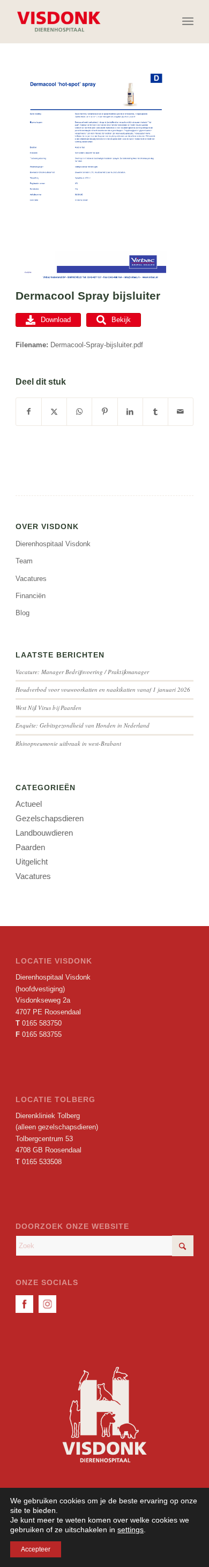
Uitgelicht (32, 861)
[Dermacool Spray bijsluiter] (91, 176)
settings (130, 1529)
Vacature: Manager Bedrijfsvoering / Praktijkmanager (82, 672)
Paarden (30, 847)
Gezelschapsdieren (50, 818)
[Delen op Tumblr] (155, 411)
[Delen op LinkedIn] (130, 411)
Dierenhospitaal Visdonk (53, 544)
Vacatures (31, 579)
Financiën (31, 596)
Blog (22, 613)
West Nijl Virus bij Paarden (48, 708)
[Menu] (187, 21)
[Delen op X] (54, 411)
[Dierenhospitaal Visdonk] (87, 21)
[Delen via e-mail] (180, 411)
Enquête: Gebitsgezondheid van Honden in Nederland (83, 725)
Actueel (29, 803)
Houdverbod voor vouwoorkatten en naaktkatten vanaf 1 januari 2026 (103, 689)
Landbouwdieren (44, 832)
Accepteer (35, 1549)
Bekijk (121, 320)
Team (24, 561)
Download (56, 320)
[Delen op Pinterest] (104, 411)
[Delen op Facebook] (28, 411)
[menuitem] (187, 21)
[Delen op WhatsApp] (79, 411)
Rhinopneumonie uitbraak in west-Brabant (68, 743)
